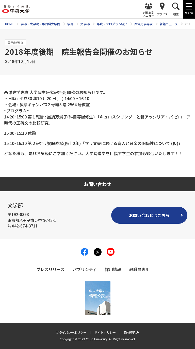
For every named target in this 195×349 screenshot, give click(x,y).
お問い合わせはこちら (149, 215)
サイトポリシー (105, 332)
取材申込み (131, 332)
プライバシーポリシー (71, 332)
